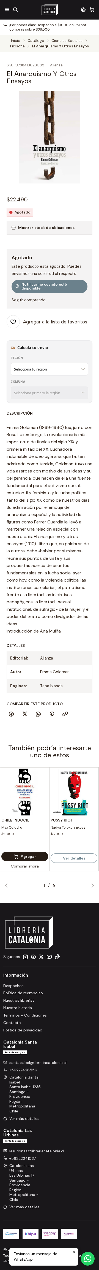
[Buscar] (15, 9)
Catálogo (36, 41)
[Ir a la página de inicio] (49, 9)
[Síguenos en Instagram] (25, 957)
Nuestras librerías (18, 1000)
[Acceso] (83, 9)
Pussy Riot (62, 820)
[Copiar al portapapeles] (65, 714)
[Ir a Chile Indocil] (24, 792)
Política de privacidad (22, 1030)
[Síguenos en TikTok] (57, 957)
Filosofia (17, 46)
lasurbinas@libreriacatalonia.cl (36, 1151)
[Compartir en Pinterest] (51, 714)
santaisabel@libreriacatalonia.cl (38, 1062)
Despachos (13, 985)
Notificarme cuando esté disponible (44, 286)
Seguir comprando (29, 300)
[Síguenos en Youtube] (49, 957)
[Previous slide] (7, 885)
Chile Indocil (15, 820)
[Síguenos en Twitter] (41, 957)
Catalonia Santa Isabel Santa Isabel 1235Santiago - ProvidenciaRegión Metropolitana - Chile (25, 1094)
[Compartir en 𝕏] (24, 714)
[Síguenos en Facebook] (33, 957)
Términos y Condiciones (25, 1015)
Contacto (12, 1022)
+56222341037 (22, 1158)
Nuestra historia (17, 1007)
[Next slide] (91, 885)
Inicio (15, 41)
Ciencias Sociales (66, 41)
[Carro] (92, 9)
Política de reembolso (23, 992)
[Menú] (7, 9)
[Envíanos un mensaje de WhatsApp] (88, 1259)
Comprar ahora (25, 866)
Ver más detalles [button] (24, 1118)
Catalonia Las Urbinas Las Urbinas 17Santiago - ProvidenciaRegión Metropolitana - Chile (23, 1182)
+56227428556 (23, 1070)
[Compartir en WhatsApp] (38, 714)
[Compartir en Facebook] (11, 714)
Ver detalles (74, 858)
